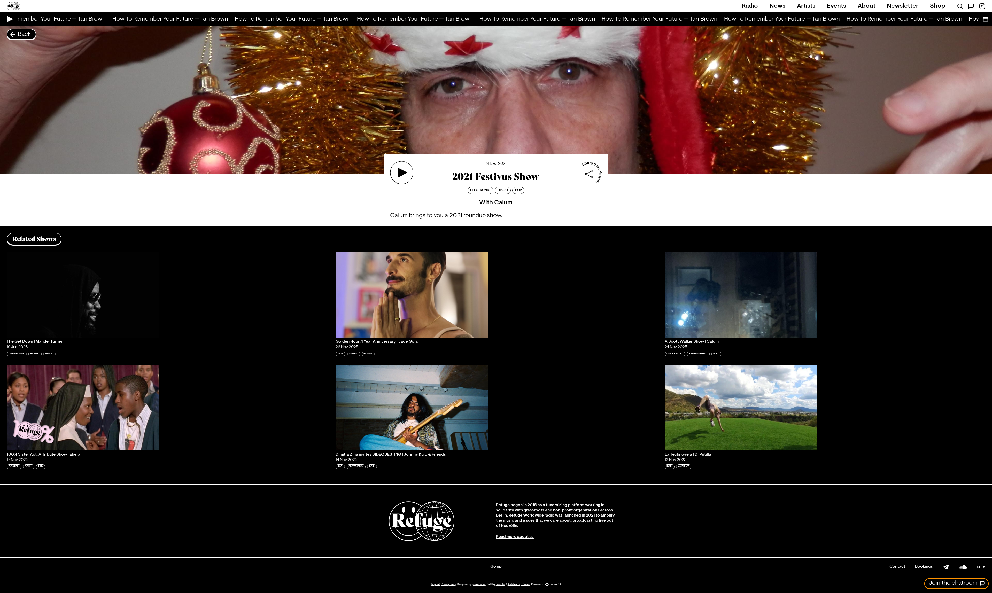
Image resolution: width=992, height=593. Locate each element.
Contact (897, 567)
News (777, 6)
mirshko (500, 584)
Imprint (435, 584)
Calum (503, 203)
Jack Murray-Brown (519, 584)
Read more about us (515, 537)
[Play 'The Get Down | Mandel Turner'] (83, 295)
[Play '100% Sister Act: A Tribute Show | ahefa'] (83, 407)
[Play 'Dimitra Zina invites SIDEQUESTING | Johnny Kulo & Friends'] (412, 407)
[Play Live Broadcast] (8, 19)
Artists (806, 6)
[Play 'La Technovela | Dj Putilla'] (741, 407)
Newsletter (902, 6)
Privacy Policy (448, 584)
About (866, 6)
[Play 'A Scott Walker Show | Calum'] (741, 295)
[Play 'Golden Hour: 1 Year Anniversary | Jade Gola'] (412, 295)
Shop (937, 6)
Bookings (924, 567)
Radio (750, 6)
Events (836, 6)
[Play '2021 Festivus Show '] (401, 172)
